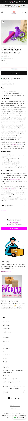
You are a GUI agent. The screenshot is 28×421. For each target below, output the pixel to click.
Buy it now (14, 73)
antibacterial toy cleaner (8, 188)
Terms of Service (7, 332)
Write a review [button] (14, 228)
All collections (6, 355)
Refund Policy (6, 325)
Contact (5, 361)
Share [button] (4, 210)
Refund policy (9, 415)
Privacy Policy (6, 321)
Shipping (2, 58)
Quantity (3, 60)
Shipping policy (10, 417)
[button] (2, 12)
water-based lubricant (17, 144)
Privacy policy (15, 415)
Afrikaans (13, 408)
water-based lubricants (14, 179)
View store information (8, 83)
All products (6, 344)
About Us (5, 358)
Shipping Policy (5, 271)
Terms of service (23, 415)
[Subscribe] (23, 392)
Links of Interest (7, 348)
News (4, 351)
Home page (5, 341)
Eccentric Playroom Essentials (13, 413)
